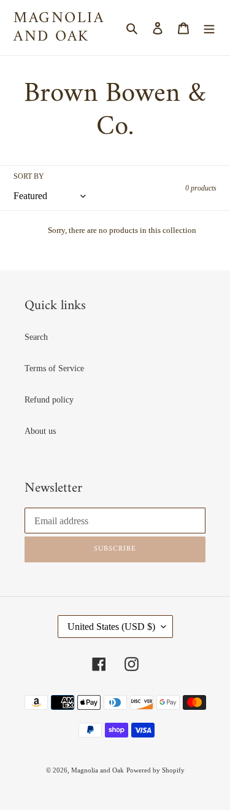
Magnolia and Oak (58, 27)
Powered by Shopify (155, 770)
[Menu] (209, 28)
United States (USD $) (111, 626)
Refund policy (49, 399)
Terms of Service (54, 368)
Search (36, 337)
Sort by (28, 176)
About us (40, 431)
